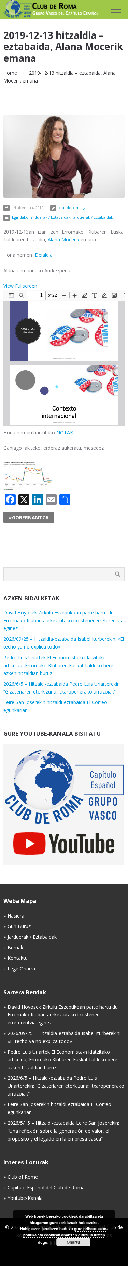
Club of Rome (23, 1177)
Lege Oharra (21, 968)
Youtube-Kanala (25, 1198)
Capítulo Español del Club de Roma (46, 1187)
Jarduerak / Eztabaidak (92, 217)
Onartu (73, 1242)
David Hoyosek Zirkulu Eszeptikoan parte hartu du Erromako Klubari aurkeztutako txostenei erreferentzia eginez (63, 620)
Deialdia (44, 255)
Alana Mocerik (64, 239)
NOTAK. (65, 432)
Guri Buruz (19, 926)
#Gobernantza (29, 517)
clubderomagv (72, 207)
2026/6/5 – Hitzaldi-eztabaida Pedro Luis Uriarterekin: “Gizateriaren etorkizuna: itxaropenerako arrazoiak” (66, 1086)
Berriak (15, 947)
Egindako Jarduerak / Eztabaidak (41, 217)
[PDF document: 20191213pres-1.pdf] (64, 358)
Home (10, 73)
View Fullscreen (20, 286)
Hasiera (16, 915)
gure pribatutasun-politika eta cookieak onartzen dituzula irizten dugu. (65, 1235)
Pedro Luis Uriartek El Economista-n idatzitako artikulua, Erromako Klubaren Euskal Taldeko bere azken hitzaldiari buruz (58, 665)
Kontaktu (18, 958)
